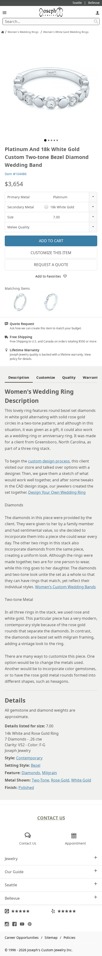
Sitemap (51, 937)
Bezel (35, 765)
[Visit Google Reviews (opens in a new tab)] (28, 911)
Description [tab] (18, 377)
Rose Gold (60, 780)
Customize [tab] (45, 377)
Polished (26, 787)
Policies (69, 937)
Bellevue (12, 898)
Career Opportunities (22, 937)
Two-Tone (40, 780)
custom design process (49, 461)
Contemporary (29, 758)
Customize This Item (51, 252)
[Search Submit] (96, 21)
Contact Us (51, 818)
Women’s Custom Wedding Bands (65, 586)
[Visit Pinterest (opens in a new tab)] (31, 924)
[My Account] (97, 12)
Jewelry (11, 858)
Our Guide (14, 871)
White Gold (81, 780)
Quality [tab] (69, 377)
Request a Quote (51, 264)
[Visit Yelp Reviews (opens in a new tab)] (74, 911)
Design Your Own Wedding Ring (57, 492)
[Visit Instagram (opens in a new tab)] (8, 924)
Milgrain (49, 772)
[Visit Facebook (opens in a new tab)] (15, 924)
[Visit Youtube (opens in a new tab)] (23, 924)
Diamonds (31, 772)
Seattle (11, 885)
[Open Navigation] (4, 12)
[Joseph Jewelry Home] (2, 32)
